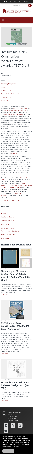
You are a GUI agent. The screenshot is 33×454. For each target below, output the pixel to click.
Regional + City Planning (8, 234)
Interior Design (5, 224)
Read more (4, 294)
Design (3, 87)
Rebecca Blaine (6, 97)
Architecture (4, 213)
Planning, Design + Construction (10, 231)
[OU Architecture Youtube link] (6, 430)
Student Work (5, 100)
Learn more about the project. (10, 200)
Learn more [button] (15, 446)
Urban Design (5, 238)
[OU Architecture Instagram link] (20, 425)
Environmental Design (7, 220)
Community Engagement (8, 84)
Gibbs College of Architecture (14, 412)
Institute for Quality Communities (10, 94)
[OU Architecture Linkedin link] (6, 425)
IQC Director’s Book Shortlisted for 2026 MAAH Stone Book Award (15, 326)
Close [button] (8, 451)
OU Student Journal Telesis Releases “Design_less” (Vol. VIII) (15, 385)
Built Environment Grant (20, 108)
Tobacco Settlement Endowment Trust (14, 110)
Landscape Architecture (8, 228)
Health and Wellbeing (7, 90)
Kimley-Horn (14, 153)
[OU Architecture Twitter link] (13, 425)
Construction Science (7, 217)
